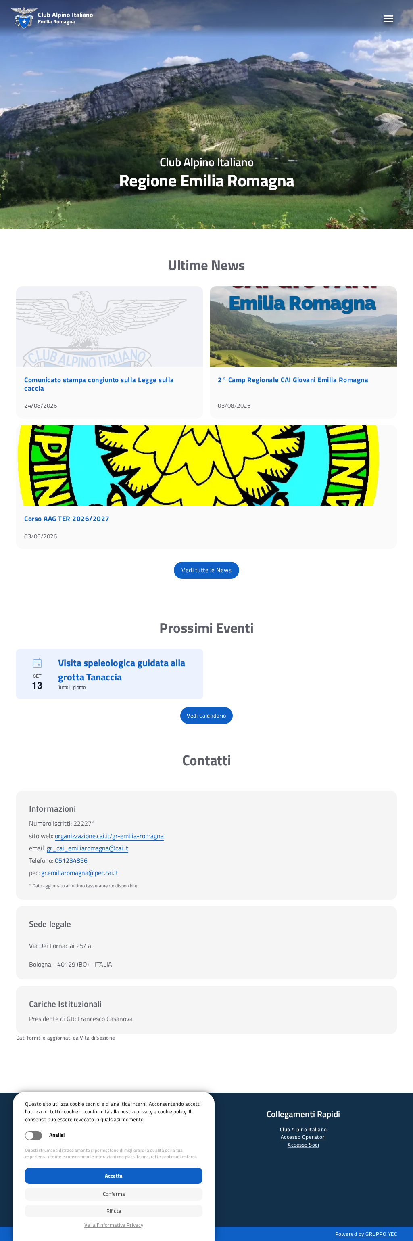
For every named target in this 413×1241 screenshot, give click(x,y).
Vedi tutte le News (206, 570)
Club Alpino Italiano (303, 1129)
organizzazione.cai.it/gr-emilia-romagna (109, 836)
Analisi (57, 1135)
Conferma (114, 1194)
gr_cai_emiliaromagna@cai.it (87, 848)
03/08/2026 (234, 405)
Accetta (114, 1176)
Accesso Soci (303, 1145)
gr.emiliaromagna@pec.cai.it (79, 872)
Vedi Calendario (206, 715)
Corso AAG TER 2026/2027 (67, 519)
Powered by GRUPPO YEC (366, 1234)
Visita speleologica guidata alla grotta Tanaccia (121, 669)
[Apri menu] (388, 18)
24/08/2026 (40, 405)
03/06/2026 (40, 536)
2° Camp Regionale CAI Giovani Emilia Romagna (293, 380)
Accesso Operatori (303, 1137)
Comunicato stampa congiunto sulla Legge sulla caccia (99, 384)
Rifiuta (113, 1211)
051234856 (71, 860)
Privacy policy (113, 1225)
